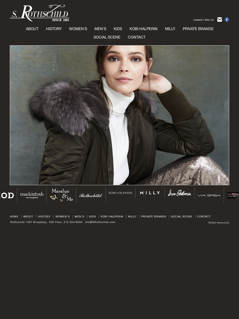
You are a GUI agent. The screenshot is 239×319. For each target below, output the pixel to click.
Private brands (198, 29)
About (32, 29)
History (54, 29)
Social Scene (107, 37)
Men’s (79, 216)
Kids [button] (118, 29)
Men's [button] (100, 29)
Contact (136, 37)
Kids (92, 216)
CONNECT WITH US (203, 20)
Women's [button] (78, 29)
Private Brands (153, 216)
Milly (170, 29)
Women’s (63, 216)
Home (14, 216)
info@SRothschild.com (100, 222)
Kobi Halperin (144, 29)
